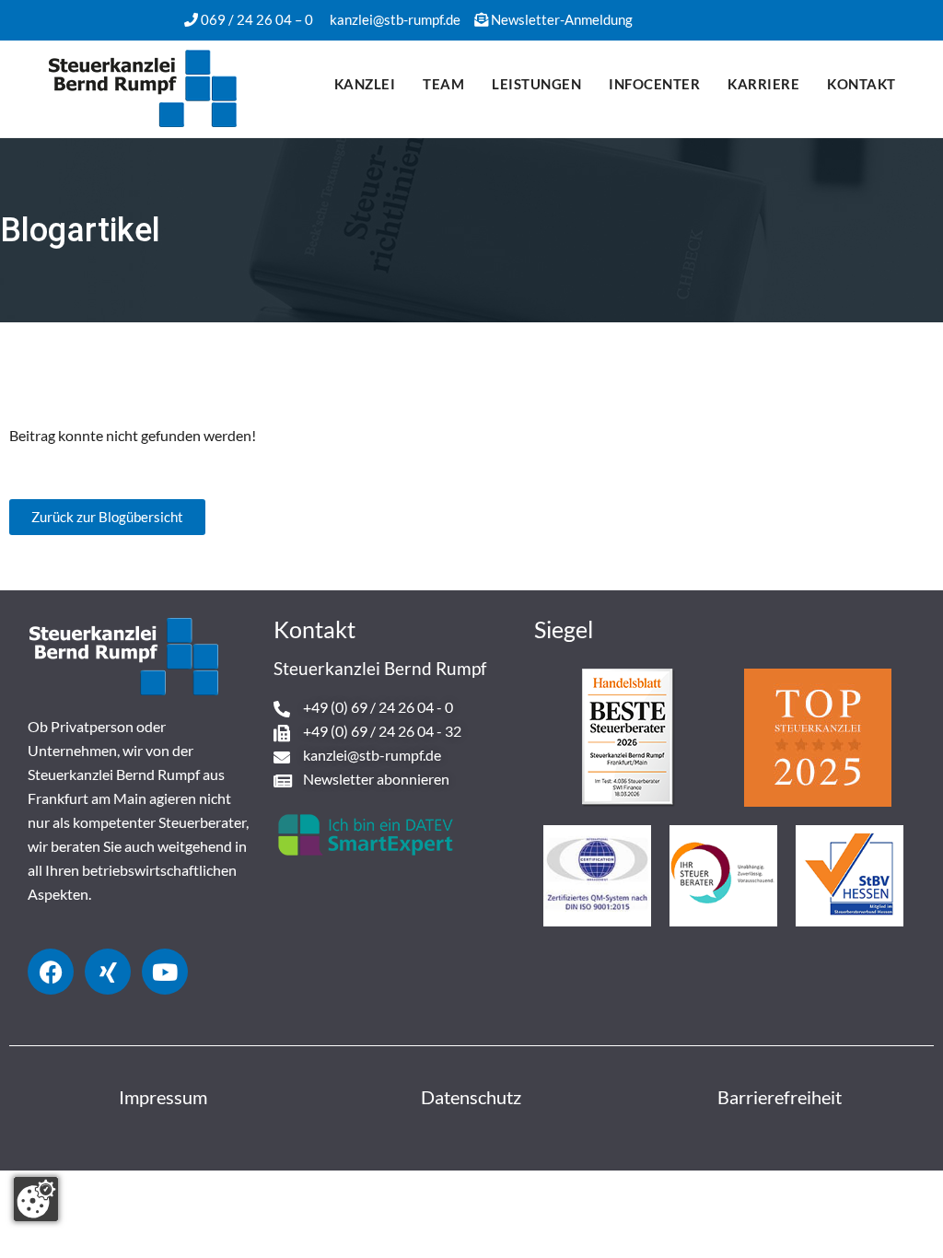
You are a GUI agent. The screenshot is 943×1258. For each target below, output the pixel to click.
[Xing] (108, 972)
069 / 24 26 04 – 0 (257, 19)
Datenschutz (471, 1097)
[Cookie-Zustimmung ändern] (36, 1199)
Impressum (163, 1097)
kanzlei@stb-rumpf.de (395, 19)
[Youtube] (165, 972)
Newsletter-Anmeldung (562, 19)
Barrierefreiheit (779, 1097)
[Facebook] (51, 972)
